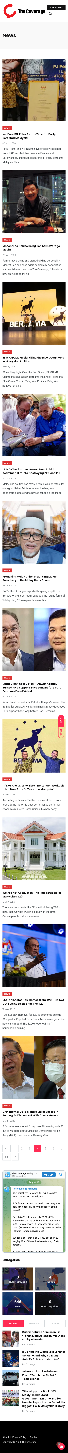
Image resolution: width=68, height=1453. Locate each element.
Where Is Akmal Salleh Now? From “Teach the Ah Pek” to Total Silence (41, 1375)
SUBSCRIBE (56, 7)
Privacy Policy (19, 1437)
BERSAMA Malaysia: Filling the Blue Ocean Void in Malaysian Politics (33, 359)
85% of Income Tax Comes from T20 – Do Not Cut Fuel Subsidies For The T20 (33, 1002)
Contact (34, 1437)
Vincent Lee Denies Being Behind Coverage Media (31, 247)
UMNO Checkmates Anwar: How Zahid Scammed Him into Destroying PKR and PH (31, 471)
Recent (13, 1323)
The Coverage (29, 1442)
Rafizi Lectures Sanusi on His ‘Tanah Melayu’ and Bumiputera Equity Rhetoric (43, 1335)
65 (6, 1156)
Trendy (55, 1323)
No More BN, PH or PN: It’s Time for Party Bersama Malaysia (29, 136)
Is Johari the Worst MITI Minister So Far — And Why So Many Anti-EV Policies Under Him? (43, 1355)
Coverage (30, 1344)
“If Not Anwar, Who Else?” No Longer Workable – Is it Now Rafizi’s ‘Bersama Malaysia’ (33, 787)
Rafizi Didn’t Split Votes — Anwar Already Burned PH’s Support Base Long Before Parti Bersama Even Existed (31, 687)
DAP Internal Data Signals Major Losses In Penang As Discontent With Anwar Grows (30, 1113)
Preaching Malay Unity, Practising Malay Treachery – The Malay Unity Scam (29, 578)
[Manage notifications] (59, 1444)
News (7, 128)
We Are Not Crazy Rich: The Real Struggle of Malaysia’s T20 (31, 894)
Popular (34, 1323)
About (5, 1437)
